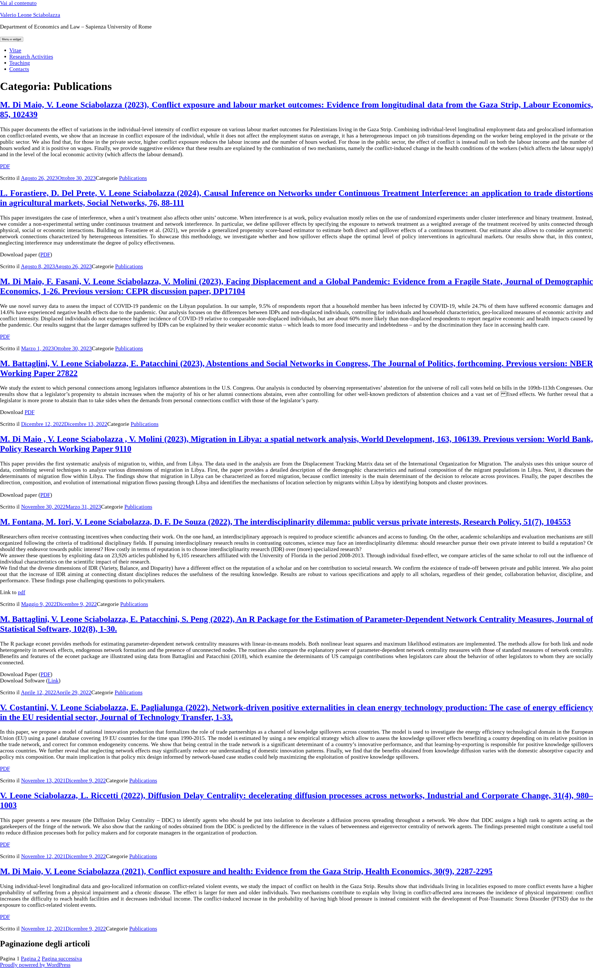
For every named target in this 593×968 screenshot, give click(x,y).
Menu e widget (11, 39)
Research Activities (31, 57)
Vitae (15, 50)
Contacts (19, 69)
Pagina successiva (62, 958)
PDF (5, 166)
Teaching (19, 63)
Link (53, 681)
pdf (21, 592)
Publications (133, 178)
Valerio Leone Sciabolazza (30, 15)
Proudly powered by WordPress (35, 965)
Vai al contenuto (18, 3)
